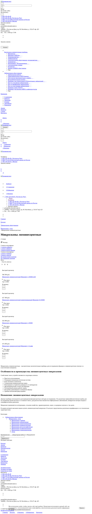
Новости (7, 98)
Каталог (3, 443)
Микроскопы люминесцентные (21, 425)
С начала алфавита (6, 247)
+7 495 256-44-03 (9, 21)
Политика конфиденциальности (20, 509)
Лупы (13, 431)
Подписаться (5, 438)
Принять (82, 508)
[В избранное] (3, 286)
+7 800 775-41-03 (15, 19)
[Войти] (1, 167)
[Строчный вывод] (4, 264)
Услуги (3, 450)
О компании (8, 97)
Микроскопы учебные (18, 420)
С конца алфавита (6, 248)
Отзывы (6, 102)
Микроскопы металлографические (22, 427)
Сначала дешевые (6, 253)
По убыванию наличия (8, 258)
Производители (5, 448)
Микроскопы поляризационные (21, 428)
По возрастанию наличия (8, 257)
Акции (3, 445)
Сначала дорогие (6, 255)
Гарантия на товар (6, 471)
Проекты (3, 446)
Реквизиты (7, 105)
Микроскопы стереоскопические (22, 430)
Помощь (3, 464)
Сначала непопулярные (8, 250)
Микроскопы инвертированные (21, 423)
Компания (4, 451)
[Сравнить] (3, 288)
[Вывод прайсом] (7, 264)
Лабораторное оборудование (14, 417)
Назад (10, 198)
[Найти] (2, 14)
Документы (7, 103)
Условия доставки (6, 469)
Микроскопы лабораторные (20, 422)
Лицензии (7, 100)
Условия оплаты (6, 467)
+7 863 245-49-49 (6, 16)
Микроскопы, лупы (15, 419)
